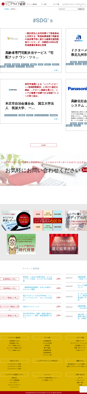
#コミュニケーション (41, 115)
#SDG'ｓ (55, 64)
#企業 (80, 123)
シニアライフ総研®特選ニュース (47, 378)
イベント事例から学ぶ (14, 350)
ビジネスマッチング (68, 4)
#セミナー (70, 64)
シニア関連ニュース (47, 380)
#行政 (40, 64)
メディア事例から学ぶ (14, 345)
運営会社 (14, 378)
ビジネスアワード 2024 (14, 366)
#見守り (47, 64)
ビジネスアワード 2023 (14, 368)
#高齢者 (33, 64)
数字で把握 (47, 348)
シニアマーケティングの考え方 (80, 6)
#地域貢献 (30, 66)
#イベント (25, 64)
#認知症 (7, 64)
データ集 (43, 4)
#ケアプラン (20, 66)
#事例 (2, 66)
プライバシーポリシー (14, 385)
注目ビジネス (14, 361)
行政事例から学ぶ (14, 343)
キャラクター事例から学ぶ (14, 348)
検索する (81, 9)
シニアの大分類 (47, 343)
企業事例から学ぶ (14, 341)
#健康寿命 (16, 64)
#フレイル (10, 66)
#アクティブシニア (10, 115)
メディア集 (56, 4)
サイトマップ (14, 387)
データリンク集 (47, 355)
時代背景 (47, 345)
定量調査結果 (47, 350)
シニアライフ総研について (14, 374)
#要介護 (73, 123)
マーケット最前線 (32, 4)
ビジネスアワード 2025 (14, 364)
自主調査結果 (47, 341)
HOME (6, 9)
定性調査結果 (47, 352)
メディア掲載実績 (14, 380)
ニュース (47, 374)
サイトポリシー (14, 382)
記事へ (56, 70)
